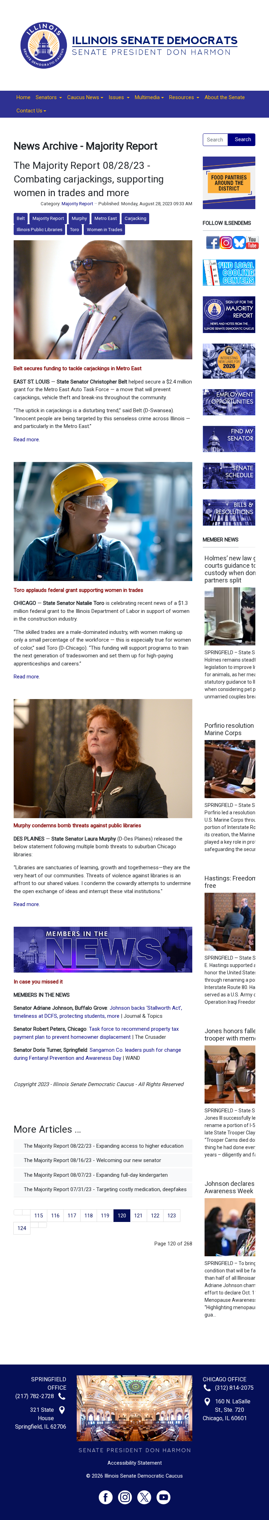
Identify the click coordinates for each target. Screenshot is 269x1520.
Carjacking (135, 218)
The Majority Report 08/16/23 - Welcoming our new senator (91, 1160)
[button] (49, 97)
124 (22, 1228)
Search (243, 139)
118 (88, 1215)
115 (38, 1215)
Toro (74, 229)
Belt (21, 218)
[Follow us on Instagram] (226, 242)
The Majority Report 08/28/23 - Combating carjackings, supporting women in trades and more (89, 179)
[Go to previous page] (26, 1212)
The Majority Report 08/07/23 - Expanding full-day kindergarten (95, 1175)
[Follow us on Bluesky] (239, 242)
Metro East (106, 218)
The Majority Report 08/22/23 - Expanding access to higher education (103, 1146)
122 (155, 1215)
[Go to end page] (42, 1225)
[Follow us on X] (147, 1494)
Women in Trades (104, 229)
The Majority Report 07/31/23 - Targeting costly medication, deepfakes (104, 1189)
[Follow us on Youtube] (164, 1494)
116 (55, 1215)
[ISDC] (132, 45)
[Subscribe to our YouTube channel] (252, 242)
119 (105, 1215)
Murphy (79, 218)
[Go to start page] (18, 1212)
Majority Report (77, 203)
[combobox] (215, 139)
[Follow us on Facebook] (213, 242)
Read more (26, 439)
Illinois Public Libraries (39, 229)
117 (72, 1215)
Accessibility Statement (135, 1463)
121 (138, 1215)
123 (171, 1215)
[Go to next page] (34, 1225)
